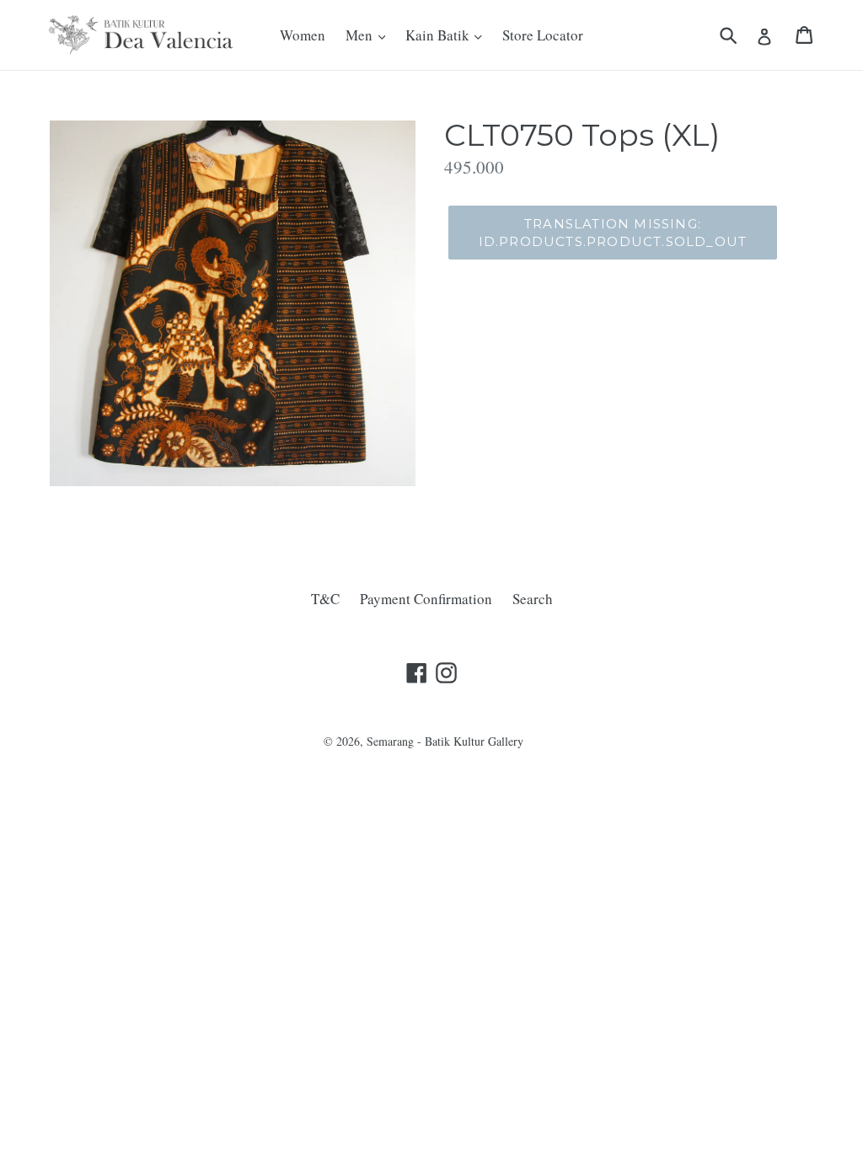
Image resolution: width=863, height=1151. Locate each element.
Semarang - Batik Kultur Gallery (445, 741)
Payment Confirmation (426, 598)
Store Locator (542, 35)
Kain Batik (439, 35)
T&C (325, 598)
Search (532, 598)
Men (361, 35)
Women (302, 35)
